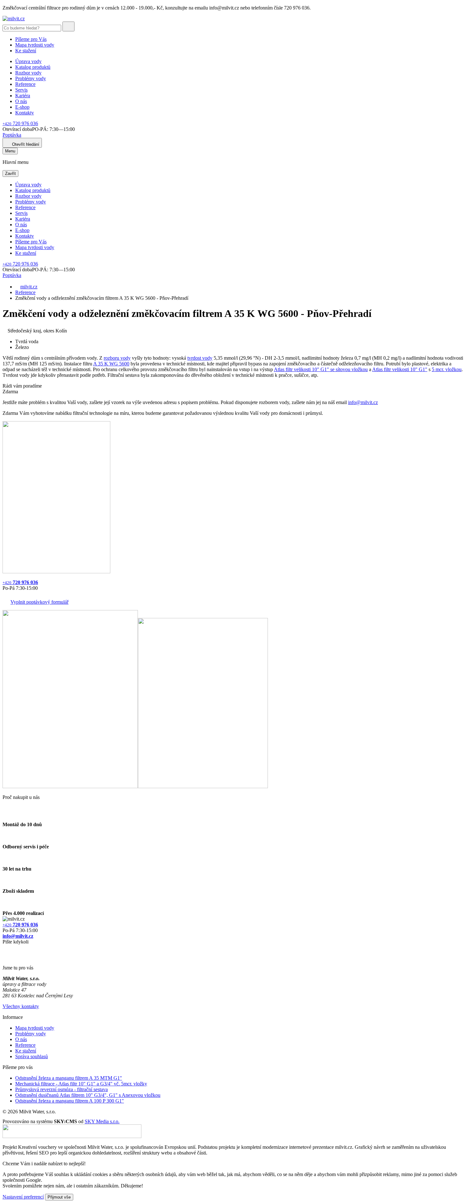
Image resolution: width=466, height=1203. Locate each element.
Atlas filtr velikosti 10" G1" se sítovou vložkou (321, 369)
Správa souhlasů (31, 1056)
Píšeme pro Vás (31, 39)
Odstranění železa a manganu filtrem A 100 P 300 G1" (69, 1100)
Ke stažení (25, 50)
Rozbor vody (28, 72)
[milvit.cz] (14, 18)
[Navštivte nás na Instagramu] (6, 957)
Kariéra (22, 95)
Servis (21, 90)
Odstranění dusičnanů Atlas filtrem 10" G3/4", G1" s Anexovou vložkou (87, 1095)
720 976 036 (20, 123)
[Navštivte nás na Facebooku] (4, 949)
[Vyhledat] (68, 26)
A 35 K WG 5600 (111, 363)
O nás (21, 101)
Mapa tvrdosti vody (34, 45)
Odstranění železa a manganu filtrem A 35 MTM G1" (68, 1078)
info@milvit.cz (363, 402)
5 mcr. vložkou (447, 369)
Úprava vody (28, 61)
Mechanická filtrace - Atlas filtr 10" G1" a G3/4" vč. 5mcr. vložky (81, 1083)
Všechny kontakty (21, 1006)
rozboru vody (117, 358)
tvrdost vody (199, 358)
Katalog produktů (32, 67)
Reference (25, 84)
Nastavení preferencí (23, 1197)
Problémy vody (30, 78)
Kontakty (24, 112)
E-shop (22, 107)
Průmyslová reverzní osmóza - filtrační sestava (61, 1089)
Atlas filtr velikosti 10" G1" (399, 369)
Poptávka (12, 135)
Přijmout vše (59, 1197)
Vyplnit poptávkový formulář (39, 602)
